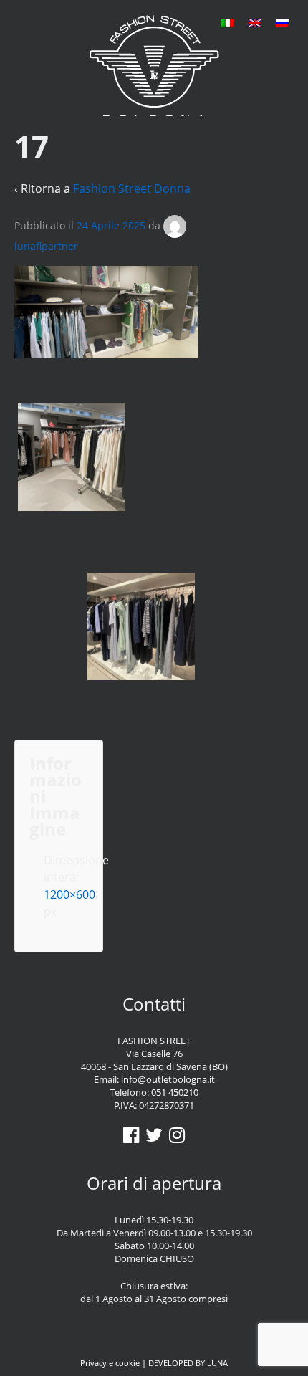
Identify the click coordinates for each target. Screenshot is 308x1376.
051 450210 (174, 1092)
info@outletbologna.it (168, 1079)
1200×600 (69, 894)
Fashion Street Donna (132, 188)
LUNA (217, 1362)
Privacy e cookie (110, 1362)
